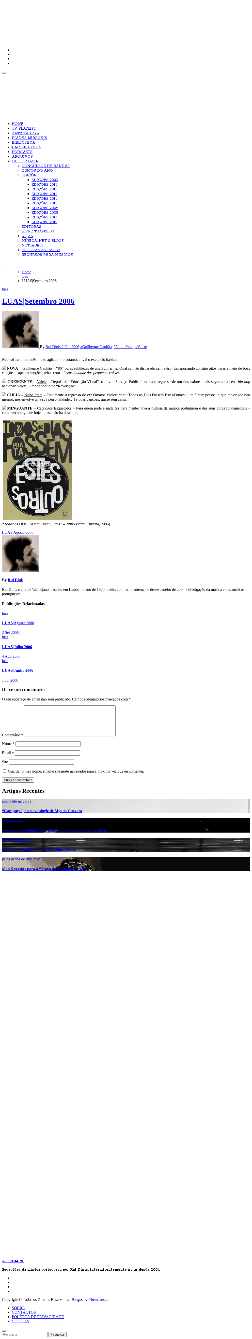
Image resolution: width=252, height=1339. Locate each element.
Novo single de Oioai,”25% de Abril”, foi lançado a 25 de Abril (54, 830)
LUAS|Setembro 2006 (38, 301)
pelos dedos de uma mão (21, 859)
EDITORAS (31, 227)
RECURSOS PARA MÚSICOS (47, 255)
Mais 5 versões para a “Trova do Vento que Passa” (44, 869)
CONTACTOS (24, 1312)
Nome (8, 744)
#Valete (141, 347)
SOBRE (18, 1308)
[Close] (4, 1331)
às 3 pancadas (12, 820)
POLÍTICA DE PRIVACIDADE (38, 1317)
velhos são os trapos (17, 840)
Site (5, 762)
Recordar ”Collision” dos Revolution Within (39, 849)
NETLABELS (33, 245)
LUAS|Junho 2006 (17, 670)
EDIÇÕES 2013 (44, 189)
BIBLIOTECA (23, 142)
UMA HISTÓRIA (26, 147)
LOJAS (27, 236)
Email (8, 753)
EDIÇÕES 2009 (45, 208)
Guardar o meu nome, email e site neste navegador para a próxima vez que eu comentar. (76, 771)
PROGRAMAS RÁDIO (41, 250)
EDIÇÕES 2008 (45, 213)
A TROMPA (72, 19)
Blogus (77, 1299)
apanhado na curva (16, 801)
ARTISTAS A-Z (25, 133)
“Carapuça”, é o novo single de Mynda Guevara (42, 811)
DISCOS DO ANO (37, 170)
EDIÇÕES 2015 (44, 222)
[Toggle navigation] (4, 73)
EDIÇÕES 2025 (45, 180)
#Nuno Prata (123, 347)
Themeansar (98, 1299)
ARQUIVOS (22, 156)
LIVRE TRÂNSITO (38, 231)
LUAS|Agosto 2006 (18, 623)
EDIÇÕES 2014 (45, 185)
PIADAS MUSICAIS (29, 138)
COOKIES (20, 1321)
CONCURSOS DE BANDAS (46, 166)
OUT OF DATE (25, 161)
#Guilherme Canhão (96, 347)
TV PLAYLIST (24, 128)
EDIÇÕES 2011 (44, 199)
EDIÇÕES (30, 175)
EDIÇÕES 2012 (44, 194)
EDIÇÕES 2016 (44, 217)
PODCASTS (22, 152)
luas (5, 289)
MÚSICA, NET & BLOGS (43, 241)
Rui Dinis (54, 347)
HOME (17, 124)
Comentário (12, 735)
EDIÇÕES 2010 (45, 203)
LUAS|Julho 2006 (17, 647)
